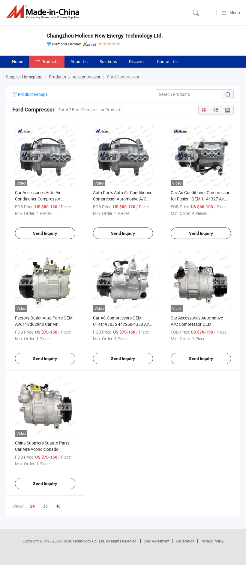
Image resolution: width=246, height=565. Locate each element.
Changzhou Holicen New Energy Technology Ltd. (104, 35)
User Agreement (157, 541)
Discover (137, 61)
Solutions (108, 61)
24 (32, 506)
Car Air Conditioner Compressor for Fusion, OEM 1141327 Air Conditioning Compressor (200, 199)
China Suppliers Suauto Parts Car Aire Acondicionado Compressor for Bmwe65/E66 (42, 449)
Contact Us (167, 61)
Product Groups (32, 94)
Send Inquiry (45, 233)
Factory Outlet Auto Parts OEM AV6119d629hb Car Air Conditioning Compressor (44, 324)
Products (49, 61)
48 (58, 506)
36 (45, 506)
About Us (79, 61)
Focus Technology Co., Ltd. (84, 541)
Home (17, 61)
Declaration (185, 541)
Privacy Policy (212, 541)
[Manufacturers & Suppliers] (44, 12)
